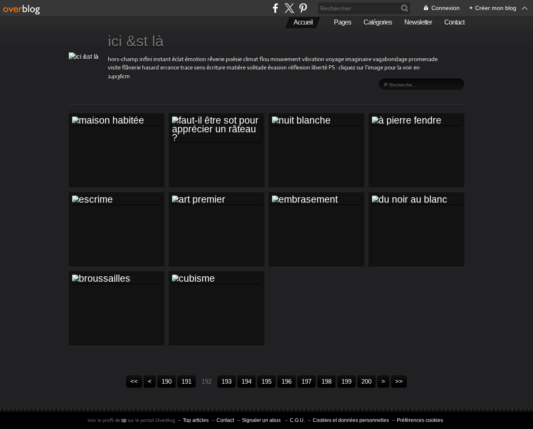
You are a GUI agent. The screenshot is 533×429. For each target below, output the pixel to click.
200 (366, 381)
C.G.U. (297, 420)
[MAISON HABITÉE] (116, 121)
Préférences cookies (420, 420)
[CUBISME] (216, 279)
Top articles (196, 420)
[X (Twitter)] (289, 8)
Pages (342, 22)
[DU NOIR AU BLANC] (416, 200)
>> (399, 381)
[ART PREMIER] (216, 200)
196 (286, 381)
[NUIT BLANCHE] (316, 121)
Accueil (303, 22)
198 (326, 381)
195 (266, 381)
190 (167, 381)
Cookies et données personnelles (351, 420)
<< (134, 381)
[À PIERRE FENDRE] (416, 121)
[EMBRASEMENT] (316, 200)
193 (227, 381)
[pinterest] (303, 8)
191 (187, 381)
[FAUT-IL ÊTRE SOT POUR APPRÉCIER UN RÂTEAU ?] (216, 129)
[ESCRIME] (116, 200)
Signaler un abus (262, 420)
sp (124, 420)
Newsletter (418, 22)
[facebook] (275, 8)
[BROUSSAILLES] (116, 279)
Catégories (378, 22)
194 (247, 381)
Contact (454, 22)
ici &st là (136, 41)
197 (306, 381)
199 (346, 381)
